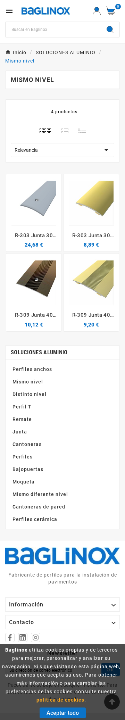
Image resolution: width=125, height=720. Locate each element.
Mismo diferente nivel (40, 494)
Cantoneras (27, 444)
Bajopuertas (27, 469)
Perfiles (22, 457)
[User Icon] (97, 11)
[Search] (110, 29)
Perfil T (22, 406)
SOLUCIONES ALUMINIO (39, 352)
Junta (19, 432)
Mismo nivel (27, 381)
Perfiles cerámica (34, 519)
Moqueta (23, 482)
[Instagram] (35, 637)
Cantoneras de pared (38, 507)
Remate (22, 419)
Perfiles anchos (32, 369)
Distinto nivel (29, 394)
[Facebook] (10, 637)
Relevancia (62, 150)
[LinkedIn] (22, 637)
